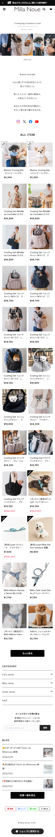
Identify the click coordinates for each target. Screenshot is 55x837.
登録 (45, 728)
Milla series (8, 683)
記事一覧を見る (27, 795)
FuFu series (8, 674)
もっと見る (27, 653)
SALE (4, 700)
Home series (8, 692)
